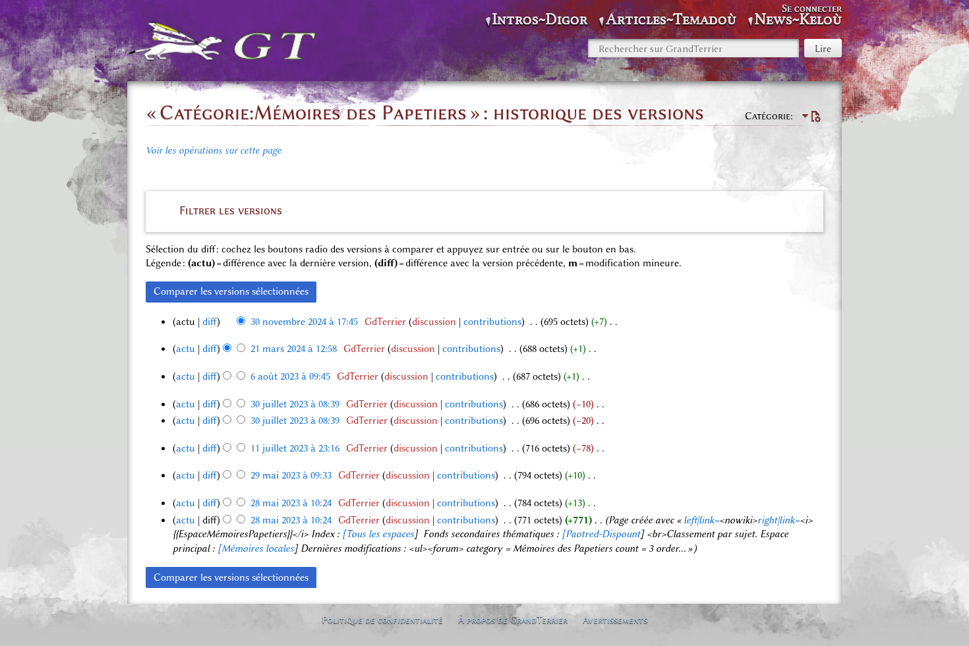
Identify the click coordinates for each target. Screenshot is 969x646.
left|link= (701, 520)
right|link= (778, 520)
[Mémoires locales (256, 548)
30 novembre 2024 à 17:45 (304, 322)
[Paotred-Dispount (601, 534)
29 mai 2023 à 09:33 (291, 475)
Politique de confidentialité (382, 620)
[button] (485, 210)
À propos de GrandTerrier (513, 620)
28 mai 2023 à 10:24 (291, 503)
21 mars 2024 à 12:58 (293, 349)
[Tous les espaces (378, 534)
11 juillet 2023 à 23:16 (294, 448)
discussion (434, 322)
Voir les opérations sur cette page (213, 150)
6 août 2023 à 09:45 (290, 376)
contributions (492, 322)
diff (209, 322)
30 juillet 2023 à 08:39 (294, 404)
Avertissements (615, 620)
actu (185, 349)
